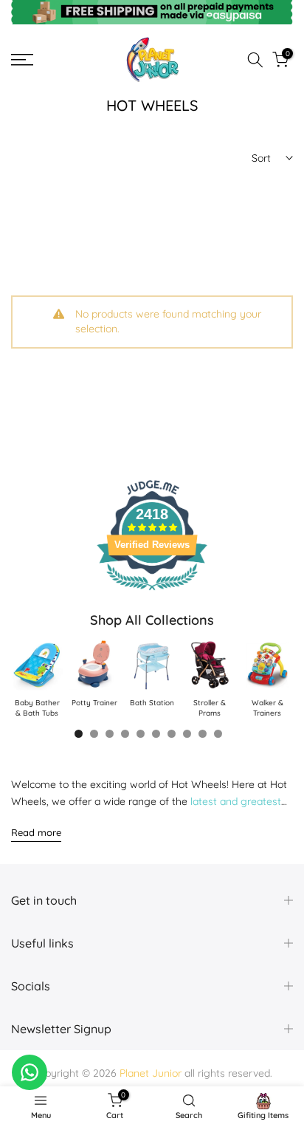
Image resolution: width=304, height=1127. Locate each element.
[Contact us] (29, 1072)
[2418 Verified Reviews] (152, 593)
